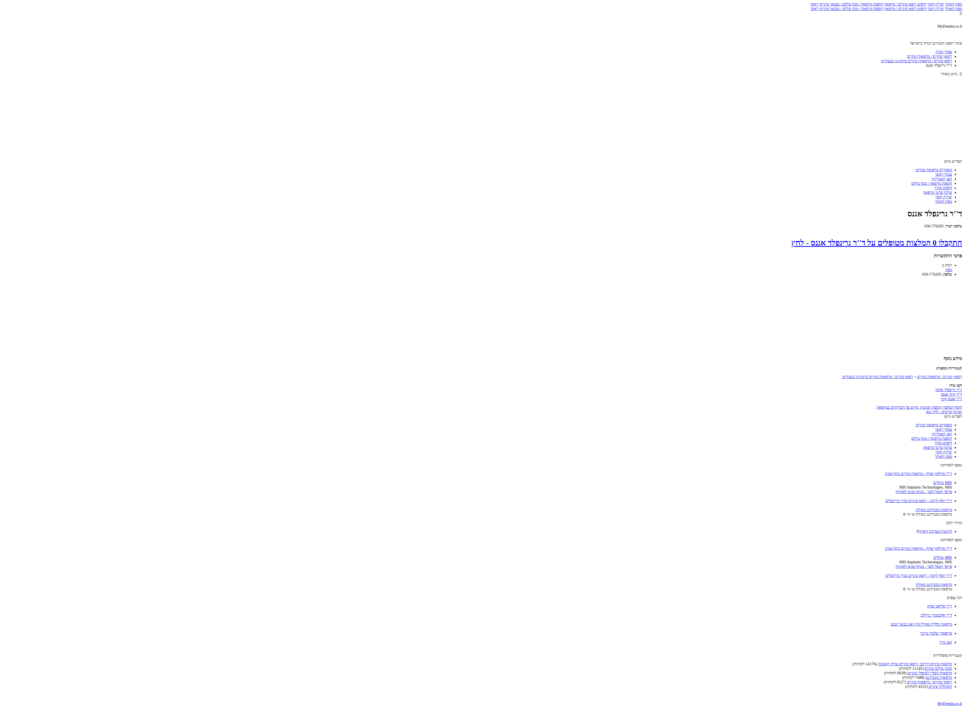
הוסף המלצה (952, 407)
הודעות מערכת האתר (935, 531)
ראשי (814, 4)
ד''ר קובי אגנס (951, 394)
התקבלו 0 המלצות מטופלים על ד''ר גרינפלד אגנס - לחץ (876, 242)
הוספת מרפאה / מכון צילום (931, 183)
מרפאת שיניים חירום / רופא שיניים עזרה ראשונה (915, 664)
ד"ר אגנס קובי (951, 399)
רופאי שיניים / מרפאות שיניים (939, 377)
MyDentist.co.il (949, 703)
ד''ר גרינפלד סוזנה (948, 390)
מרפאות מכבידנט (939, 677)
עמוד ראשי (943, 174)
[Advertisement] (482, 120)
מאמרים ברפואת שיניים (934, 170)
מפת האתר (953, 4)
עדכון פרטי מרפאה (937, 192)
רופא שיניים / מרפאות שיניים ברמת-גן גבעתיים (877, 377)
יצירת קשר (935, 4)
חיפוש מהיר (943, 188)
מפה (948, 270)
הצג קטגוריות (942, 179)
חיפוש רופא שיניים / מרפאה (905, 4)
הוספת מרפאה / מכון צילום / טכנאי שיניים (851, 4)
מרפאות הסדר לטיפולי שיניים (930, 673)
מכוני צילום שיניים (938, 668)
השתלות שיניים (940, 686)
